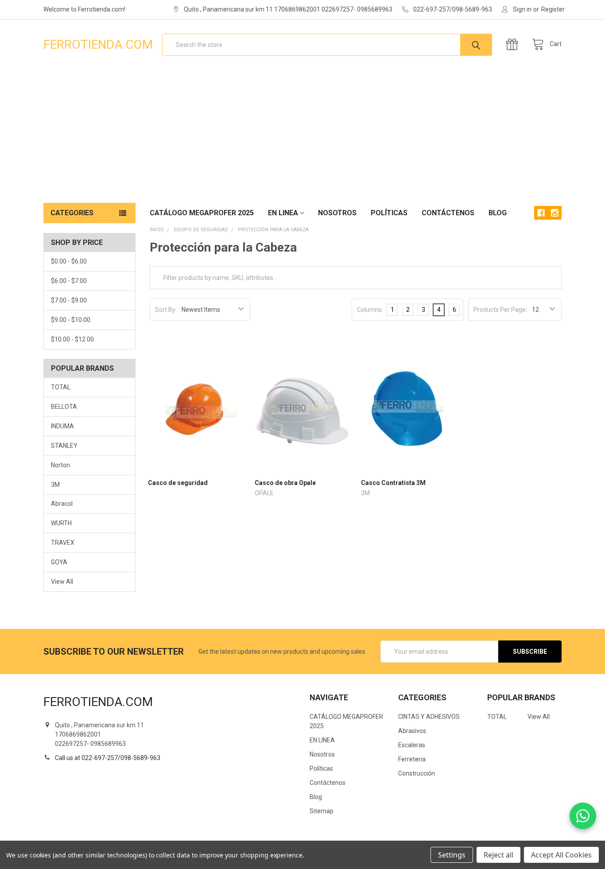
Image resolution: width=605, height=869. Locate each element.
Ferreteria (412, 759)
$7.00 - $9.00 (69, 300)
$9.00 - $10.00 (70, 319)
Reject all (498, 855)
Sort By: (166, 309)
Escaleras (411, 745)
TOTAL (60, 387)
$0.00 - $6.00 (69, 261)
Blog (498, 213)
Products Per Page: (500, 309)
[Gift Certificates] (514, 44)
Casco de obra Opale (285, 482)
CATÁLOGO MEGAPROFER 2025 (202, 213)
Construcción (416, 773)
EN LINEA (283, 213)
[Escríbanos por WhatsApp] (583, 816)
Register (553, 9)
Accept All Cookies (561, 855)
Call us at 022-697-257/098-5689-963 (107, 757)
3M (55, 484)
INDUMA (62, 426)
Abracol (62, 503)
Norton (60, 465)
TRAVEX (62, 542)
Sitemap (322, 811)
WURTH (61, 523)
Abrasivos (412, 730)
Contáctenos (448, 213)
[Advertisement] (302, 136)
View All (62, 581)
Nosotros (337, 213)
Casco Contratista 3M (393, 482)
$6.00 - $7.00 (69, 280)
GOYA (59, 562)
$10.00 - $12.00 (72, 339)
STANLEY (64, 445)
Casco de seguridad (178, 482)
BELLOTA (64, 406)
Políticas (389, 213)
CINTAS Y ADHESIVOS (429, 716)
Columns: (370, 309)
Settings (451, 855)
